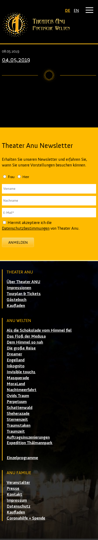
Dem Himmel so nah (25, 342)
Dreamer (14, 354)
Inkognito (15, 366)
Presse (13, 488)
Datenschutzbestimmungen (25, 228)
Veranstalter (18, 482)
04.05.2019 (16, 59)
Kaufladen (16, 305)
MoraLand (16, 383)
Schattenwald (19, 407)
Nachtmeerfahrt (21, 389)
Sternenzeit (17, 419)
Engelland (15, 360)
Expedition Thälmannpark (29, 442)
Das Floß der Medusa (26, 336)
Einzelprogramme (22, 457)
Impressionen (19, 287)
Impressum (17, 500)
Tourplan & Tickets (24, 293)
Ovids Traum (18, 395)
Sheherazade (18, 413)
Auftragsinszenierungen (28, 437)
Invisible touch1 (21, 372)
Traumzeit (16, 431)
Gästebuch (16, 299)
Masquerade (18, 377)
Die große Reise (21, 348)
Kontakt (14, 494)
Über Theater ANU (23, 281)
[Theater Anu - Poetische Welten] (49, 25)
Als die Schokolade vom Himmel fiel (39, 330)
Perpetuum (17, 401)
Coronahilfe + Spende (26, 518)
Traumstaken (18, 425)
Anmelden (18, 242)
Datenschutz (18, 506)
